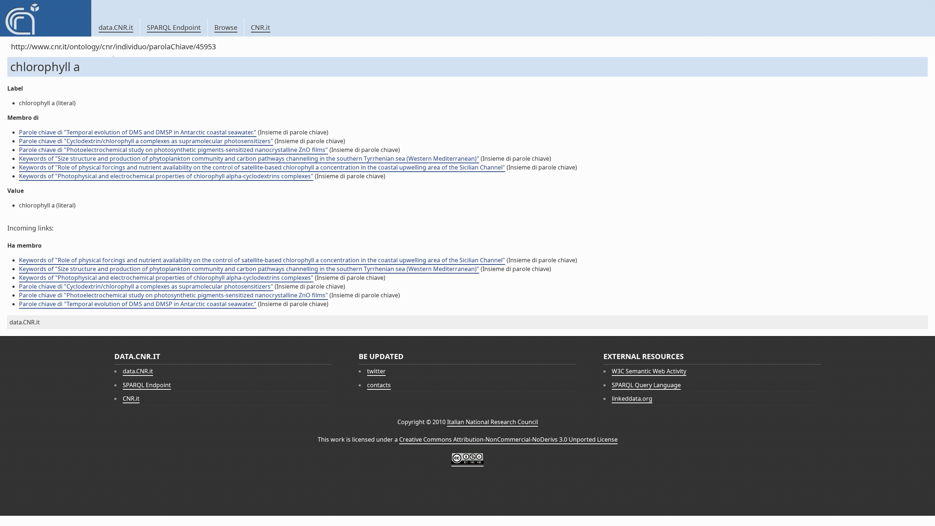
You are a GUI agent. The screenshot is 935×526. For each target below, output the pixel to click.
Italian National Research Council (492, 422)
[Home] (45, 18)
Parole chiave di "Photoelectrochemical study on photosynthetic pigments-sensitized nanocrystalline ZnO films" (173, 150)
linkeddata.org (632, 398)
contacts (379, 385)
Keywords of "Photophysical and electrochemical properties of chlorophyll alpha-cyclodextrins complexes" (166, 176)
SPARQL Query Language (646, 385)
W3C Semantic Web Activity (649, 371)
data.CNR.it (116, 27)
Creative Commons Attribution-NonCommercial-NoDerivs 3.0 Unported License (508, 439)
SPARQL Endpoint (174, 27)
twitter (376, 371)
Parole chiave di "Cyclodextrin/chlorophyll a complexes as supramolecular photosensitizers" (146, 141)
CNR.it (260, 27)
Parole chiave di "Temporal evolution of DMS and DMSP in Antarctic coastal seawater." (137, 132)
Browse (225, 27)
